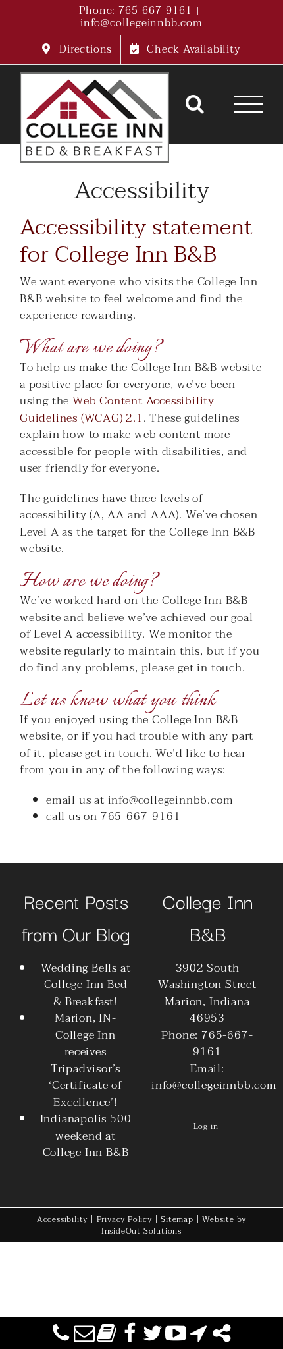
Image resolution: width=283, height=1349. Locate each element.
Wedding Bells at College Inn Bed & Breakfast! (86, 985)
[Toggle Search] (195, 103)
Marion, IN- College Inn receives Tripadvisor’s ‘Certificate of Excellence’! (85, 1060)
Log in (206, 1126)
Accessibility (62, 1219)
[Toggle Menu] (248, 104)
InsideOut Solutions (141, 1231)
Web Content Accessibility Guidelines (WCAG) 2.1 (117, 409)
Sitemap (177, 1219)
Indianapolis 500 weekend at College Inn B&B (86, 1136)
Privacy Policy (124, 1219)
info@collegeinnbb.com (141, 23)
